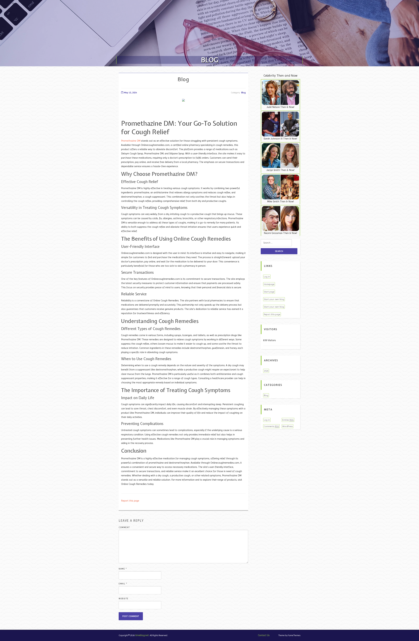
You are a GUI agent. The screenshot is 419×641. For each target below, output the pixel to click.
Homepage (269, 284)
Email (123, 583)
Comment (124, 527)
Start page (269, 291)
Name (123, 569)
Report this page (130, 500)
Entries (288, 420)
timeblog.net (142, 635)
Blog (243, 92)
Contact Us (264, 635)
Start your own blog (274, 299)
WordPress (287, 426)
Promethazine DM (130, 140)
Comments (271, 426)
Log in (267, 276)
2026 (266, 370)
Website (123, 598)
